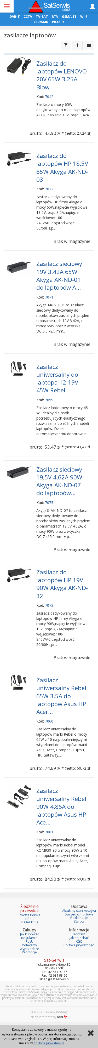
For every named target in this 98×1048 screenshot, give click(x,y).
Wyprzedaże (29, 949)
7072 (49, 188)
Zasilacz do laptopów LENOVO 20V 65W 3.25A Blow (61, 75)
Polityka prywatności (79, 945)
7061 (49, 831)
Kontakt (79, 934)
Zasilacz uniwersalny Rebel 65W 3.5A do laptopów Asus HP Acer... (61, 696)
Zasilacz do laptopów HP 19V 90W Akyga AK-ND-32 (62, 584)
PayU (29, 941)
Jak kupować (29, 934)
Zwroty (79, 921)
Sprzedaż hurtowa (79, 914)
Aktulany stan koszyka (79, 910)
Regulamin (29, 938)
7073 (49, 605)
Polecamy (29, 945)
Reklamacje (79, 917)
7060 (49, 721)
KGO (79, 941)
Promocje (29, 952)
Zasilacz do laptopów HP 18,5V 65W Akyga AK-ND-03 (62, 168)
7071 (49, 297)
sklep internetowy (43, 1017)
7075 (49, 502)
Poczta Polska (29, 915)
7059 (49, 399)
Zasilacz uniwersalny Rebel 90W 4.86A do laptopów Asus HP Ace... (61, 806)
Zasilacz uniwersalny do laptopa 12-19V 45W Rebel (57, 378)
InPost (29, 919)
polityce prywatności (48, 1043)
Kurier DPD (29, 922)
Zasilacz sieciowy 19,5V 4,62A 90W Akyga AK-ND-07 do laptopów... (59, 481)
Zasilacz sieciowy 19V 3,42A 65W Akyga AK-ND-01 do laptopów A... (59, 275)
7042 (49, 96)
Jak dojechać (79, 938)
